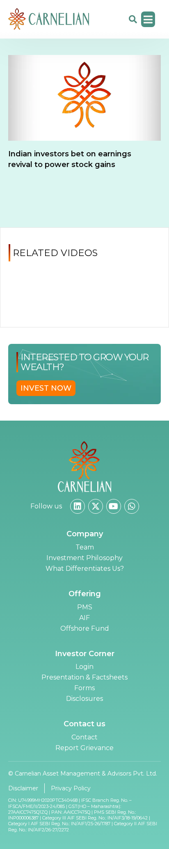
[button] (148, 19)
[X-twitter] (95, 506)
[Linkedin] (77, 506)
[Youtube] (113, 506)
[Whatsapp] (131, 506)
